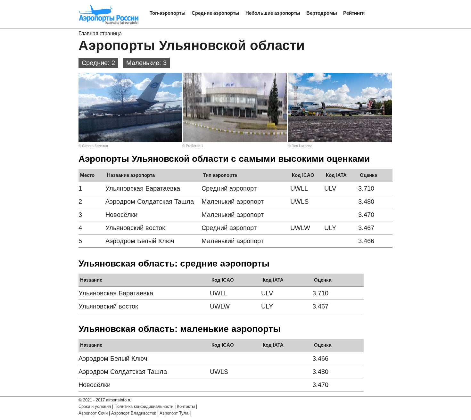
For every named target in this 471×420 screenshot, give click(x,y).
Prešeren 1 (194, 146)
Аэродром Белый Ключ (139, 240)
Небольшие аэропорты (272, 13)
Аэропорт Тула (174, 413)
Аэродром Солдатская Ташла (149, 201)
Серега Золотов (95, 146)
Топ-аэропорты (168, 13)
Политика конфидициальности (143, 406)
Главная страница (100, 33)
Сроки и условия (94, 406)
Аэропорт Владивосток (133, 413)
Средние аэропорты (215, 13)
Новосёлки (121, 214)
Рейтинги (354, 13)
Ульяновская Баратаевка (142, 188)
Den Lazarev (302, 146)
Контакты (186, 406)
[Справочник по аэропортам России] (108, 23)
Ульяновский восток (135, 227)
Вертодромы (321, 13)
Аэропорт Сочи (93, 413)
